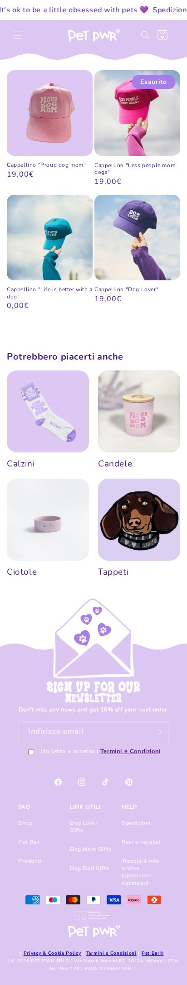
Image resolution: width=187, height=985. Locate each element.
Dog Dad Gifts (89, 868)
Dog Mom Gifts (91, 849)
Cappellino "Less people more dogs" (135, 169)
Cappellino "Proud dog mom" (46, 165)
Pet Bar (28, 842)
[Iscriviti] (158, 732)
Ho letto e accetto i (101, 751)
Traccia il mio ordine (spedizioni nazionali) (140, 872)
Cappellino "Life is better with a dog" (50, 293)
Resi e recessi (141, 842)
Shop (25, 822)
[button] (18, 35)
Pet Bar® (153, 953)
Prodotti (30, 861)
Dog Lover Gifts (84, 826)
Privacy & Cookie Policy (52, 953)
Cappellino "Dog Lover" (126, 289)
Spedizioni (136, 822)
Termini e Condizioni (130, 751)
